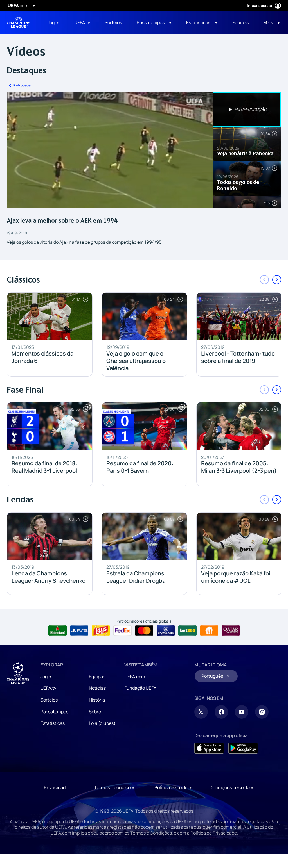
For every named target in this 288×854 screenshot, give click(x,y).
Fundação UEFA (140, 688)
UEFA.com (134, 676)
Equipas (97, 676)
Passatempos (54, 712)
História (97, 700)
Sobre (95, 712)
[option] (247, 109)
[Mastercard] (144, 630)
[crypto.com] (166, 630)
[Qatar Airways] (231, 630)
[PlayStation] (79, 630)
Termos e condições (114, 787)
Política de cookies (173, 787)
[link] (53, 22)
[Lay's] (101, 630)
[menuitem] (54, 22)
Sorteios (49, 700)
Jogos (46, 676)
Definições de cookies (232, 787)
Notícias (97, 688)
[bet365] (187, 630)
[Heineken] (57, 630)
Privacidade (56, 787)
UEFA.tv (48, 688)
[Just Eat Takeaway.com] (209, 630)
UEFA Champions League (18, 22)
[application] (110, 150)
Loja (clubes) (102, 723)
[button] (154, 22)
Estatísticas (52, 723)
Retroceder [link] (23, 85)
